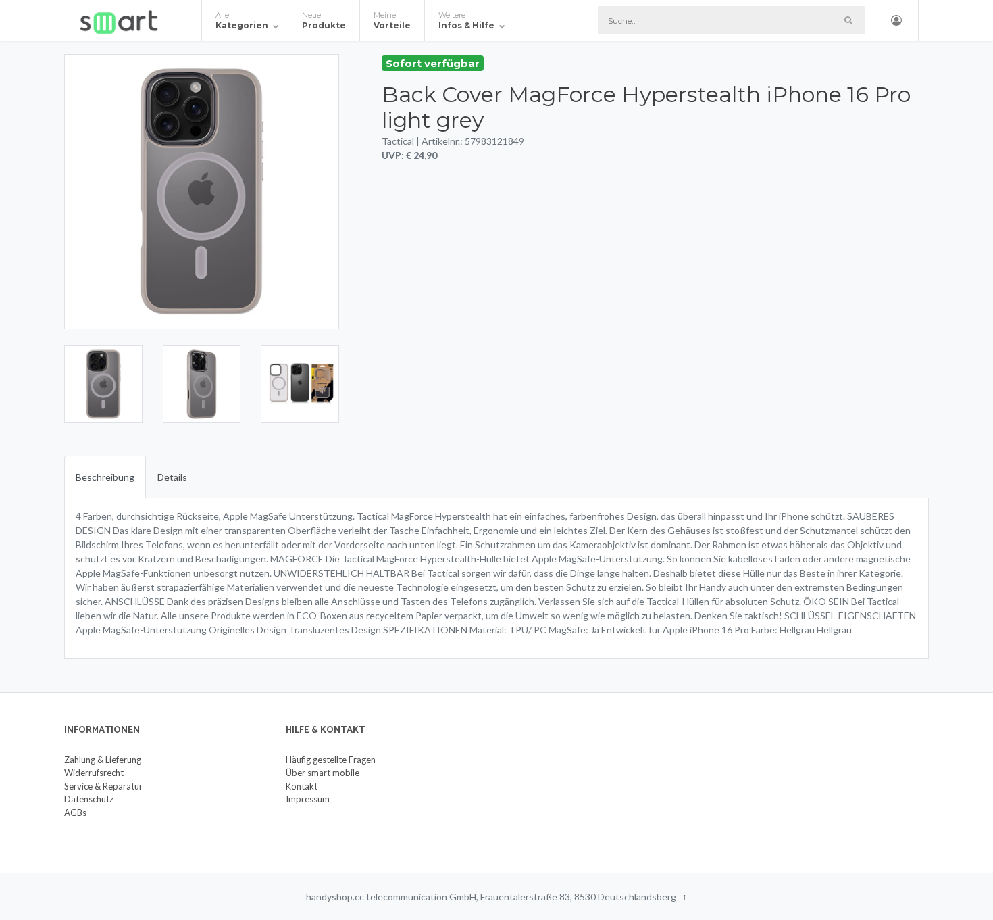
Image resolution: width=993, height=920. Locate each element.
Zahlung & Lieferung (102, 759)
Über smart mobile (322, 772)
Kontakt (301, 786)
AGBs (75, 812)
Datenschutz (88, 799)
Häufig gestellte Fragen (331, 759)
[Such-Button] (848, 20)
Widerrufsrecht (94, 772)
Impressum (308, 799)
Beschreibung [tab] (105, 477)
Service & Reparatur (103, 786)
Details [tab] (172, 477)
